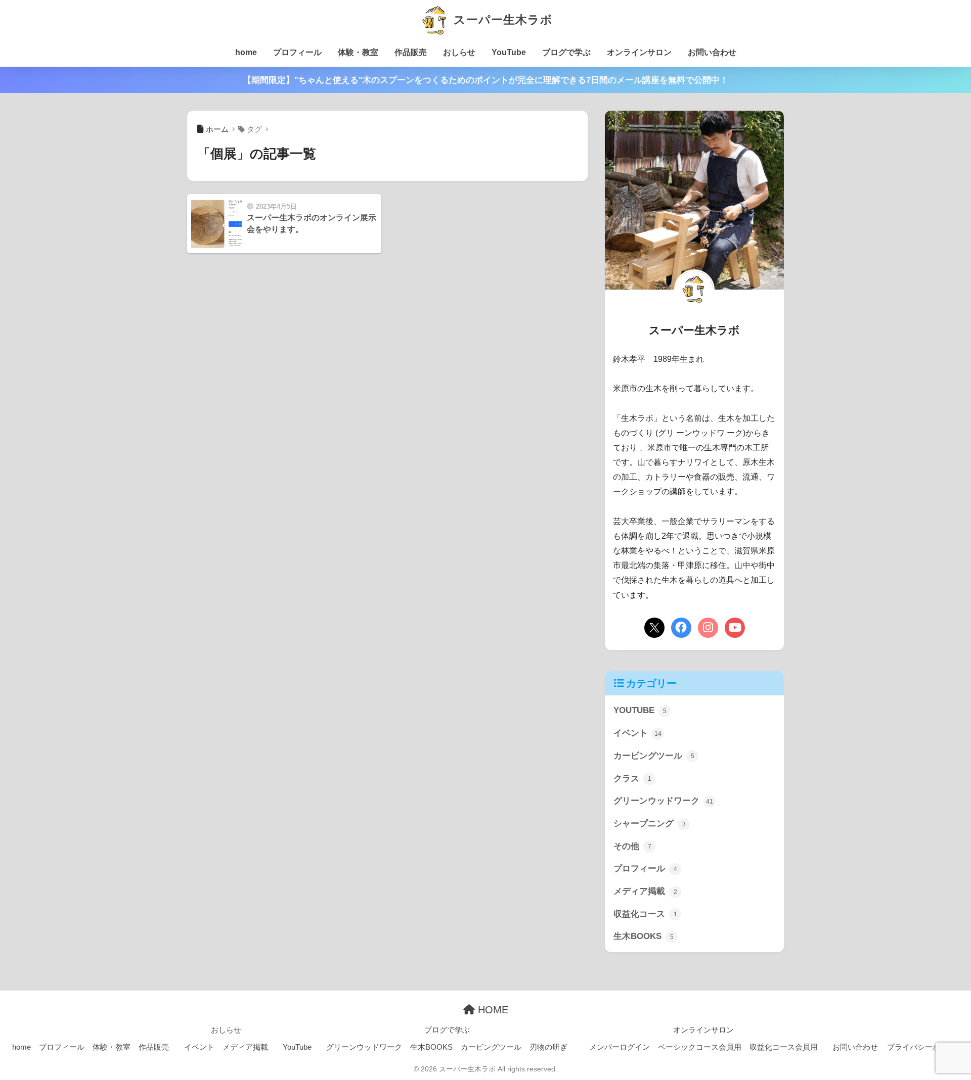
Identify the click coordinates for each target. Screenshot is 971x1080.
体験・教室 (358, 52)
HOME (491, 1009)
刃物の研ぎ (548, 1047)
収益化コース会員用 (783, 1047)
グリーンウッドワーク (663, 801)
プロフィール (297, 52)
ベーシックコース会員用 (699, 1047)
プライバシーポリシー (925, 1047)
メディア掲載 (645, 891)
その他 (632, 846)
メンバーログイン (619, 1047)
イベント (637, 733)
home (246, 52)
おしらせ (459, 52)
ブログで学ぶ (566, 52)
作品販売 (410, 52)
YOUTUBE (640, 710)
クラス (632, 778)
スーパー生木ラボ (501, 19)
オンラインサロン (639, 52)
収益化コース (645, 914)
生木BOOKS (643, 936)
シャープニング (649, 823)
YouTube (509, 52)
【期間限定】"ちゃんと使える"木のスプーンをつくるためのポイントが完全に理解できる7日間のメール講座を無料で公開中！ (485, 80)
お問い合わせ (712, 52)
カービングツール (653, 756)
